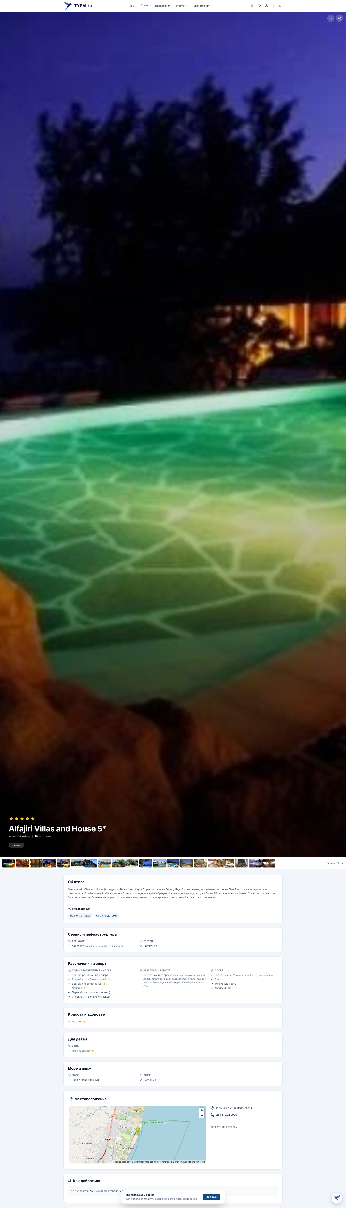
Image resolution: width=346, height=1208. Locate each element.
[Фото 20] (268, 863)
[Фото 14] (186, 863)
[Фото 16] (214, 863)
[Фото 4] (49, 863)
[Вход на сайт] (266, 6)
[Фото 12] (159, 863)
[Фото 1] (8, 863)
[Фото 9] (118, 863)
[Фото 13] (173, 863)
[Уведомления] (252, 6)
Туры (131, 5)
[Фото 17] (227, 863)
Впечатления (201, 5)
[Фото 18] (241, 863)
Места (180, 5)
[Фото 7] (90, 863)
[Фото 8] (104, 863)
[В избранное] (330, 18)
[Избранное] (259, 6)
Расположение (181, 871)
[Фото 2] (22, 863)
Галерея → (334, 863)
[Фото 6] (77, 863)
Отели (144, 5)
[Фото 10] (131, 863)
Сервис (160, 871)
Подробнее (190, 1198)
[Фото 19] (255, 863)
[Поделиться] (339, 18)
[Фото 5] (63, 863)
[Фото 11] (145, 863)
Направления (162, 5)
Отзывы (201, 871)
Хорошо (211, 1196)
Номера (145, 871)
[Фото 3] (36, 863)
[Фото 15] (200, 863)
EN (279, 5)
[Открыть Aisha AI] (337, 1199)
